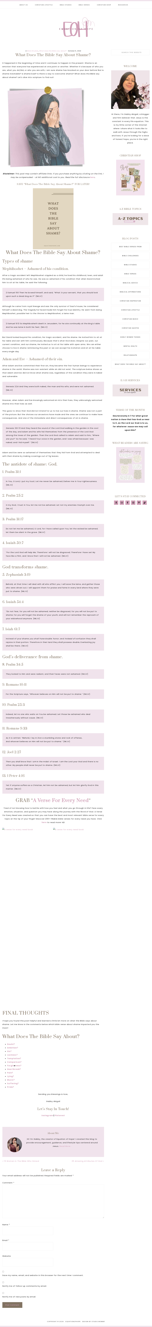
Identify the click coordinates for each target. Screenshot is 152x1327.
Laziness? (12, 1055)
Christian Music (130, 319)
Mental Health (130, 346)
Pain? (10, 1073)
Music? (11, 1080)
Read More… (65, 1146)
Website (6, 1256)
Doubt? (11, 1044)
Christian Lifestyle (130, 310)
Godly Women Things (130, 337)
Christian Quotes (130, 328)
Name (6, 1224)
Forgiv (10, 1065)
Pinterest (60, 1115)
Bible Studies (32, 51)
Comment (8, 1182)
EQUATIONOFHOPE (76, 27)
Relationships (130, 355)
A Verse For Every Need (61, 800)
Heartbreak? (14, 1069)
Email (5, 1240)
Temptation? (14, 1058)
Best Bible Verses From (130, 247)
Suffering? (13, 1083)
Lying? (10, 1076)
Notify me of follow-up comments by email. (24, 1286)
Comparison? (14, 1062)
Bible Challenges (130, 256)
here (92, 177)
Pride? (10, 1087)
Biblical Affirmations (130, 292)
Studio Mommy (98, 1321)
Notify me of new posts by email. (19, 1296)
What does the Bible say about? (53, 51)
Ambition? (12, 1048)
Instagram (47, 1115)
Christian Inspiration (130, 301)
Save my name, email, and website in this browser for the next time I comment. (42, 1275)
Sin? (9, 1051)
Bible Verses (130, 274)
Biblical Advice (130, 283)
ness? (18, 1065)
